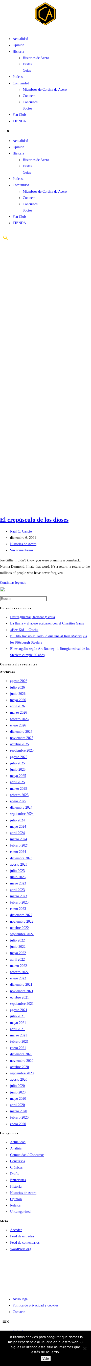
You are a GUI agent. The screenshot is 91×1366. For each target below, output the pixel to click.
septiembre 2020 (22, 1073)
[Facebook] (63, 1264)
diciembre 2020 (21, 1054)
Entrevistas (18, 1180)
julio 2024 (17, 820)
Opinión (18, 45)
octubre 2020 (19, 1067)
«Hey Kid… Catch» (24, 630)
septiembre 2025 (22, 750)
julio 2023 (17, 871)
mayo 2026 (18, 700)
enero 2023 (18, 909)
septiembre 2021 (22, 1004)
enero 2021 (18, 1048)
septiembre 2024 (22, 814)
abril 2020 (17, 1105)
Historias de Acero (36, 58)
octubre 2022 (19, 928)
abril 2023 (17, 890)
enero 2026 (18, 725)
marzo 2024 (18, 839)
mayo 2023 (18, 883)
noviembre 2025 (21, 738)
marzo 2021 (18, 1035)
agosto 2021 (18, 1010)
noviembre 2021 (21, 991)
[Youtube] (9, 1264)
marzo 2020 (18, 1111)
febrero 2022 (19, 972)
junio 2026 (18, 694)
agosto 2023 (18, 864)
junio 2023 (18, 877)
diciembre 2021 (21, 984)
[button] (45, 131)
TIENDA (19, 121)
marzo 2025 (18, 789)
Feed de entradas (22, 1236)
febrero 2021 (19, 1041)
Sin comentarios (21, 550)
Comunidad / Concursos (27, 1155)
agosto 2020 (18, 1079)
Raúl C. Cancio (21, 531)
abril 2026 (17, 706)
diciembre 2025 (21, 731)
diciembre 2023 (21, 858)
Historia (18, 52)
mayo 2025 (18, 776)
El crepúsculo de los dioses (34, 519)
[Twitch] (49, 1264)
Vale (45, 1358)
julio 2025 (17, 763)
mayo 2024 (18, 826)
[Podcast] (9, 1279)
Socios (27, 108)
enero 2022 (18, 978)
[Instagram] (36, 1264)
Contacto (29, 96)
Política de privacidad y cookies (35, 1305)
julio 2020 (17, 1086)
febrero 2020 (19, 1117)
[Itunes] (77, 1264)
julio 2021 (17, 1016)
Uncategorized (20, 1212)
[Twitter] (22, 1264)
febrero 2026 (19, 719)
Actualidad (20, 39)
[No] (84, 1348)
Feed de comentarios (24, 1242)
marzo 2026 (18, 712)
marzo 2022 (18, 966)
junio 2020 (18, 1092)
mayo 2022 (18, 953)
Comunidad (21, 83)
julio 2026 (17, 687)
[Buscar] (6, 240)
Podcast (18, 77)
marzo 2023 (18, 896)
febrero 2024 (19, 845)
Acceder (16, 1230)
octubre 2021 (19, 997)
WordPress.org (20, 1249)
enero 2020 (18, 1124)
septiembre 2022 (22, 934)
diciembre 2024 (21, 807)
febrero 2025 (19, 795)
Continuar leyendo (13, 583)
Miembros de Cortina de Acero (45, 89)
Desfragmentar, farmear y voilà (32, 617)
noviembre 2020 (21, 1061)
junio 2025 (18, 769)
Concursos (30, 102)
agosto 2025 (18, 757)
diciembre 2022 (21, 915)
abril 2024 (17, 833)
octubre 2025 (19, 744)
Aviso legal (21, 1299)
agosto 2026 (18, 681)
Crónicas (16, 1167)
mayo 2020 (18, 1098)
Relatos (15, 1205)
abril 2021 (17, 1029)
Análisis (15, 1148)
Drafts (27, 64)
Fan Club (19, 115)
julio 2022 (17, 940)
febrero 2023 (19, 902)
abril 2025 (17, 782)
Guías (27, 70)
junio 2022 (18, 947)
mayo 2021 (18, 1023)
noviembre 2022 (21, 921)
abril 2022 (17, 959)
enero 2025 (18, 801)
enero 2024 (18, 852)
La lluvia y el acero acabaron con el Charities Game (47, 623)
